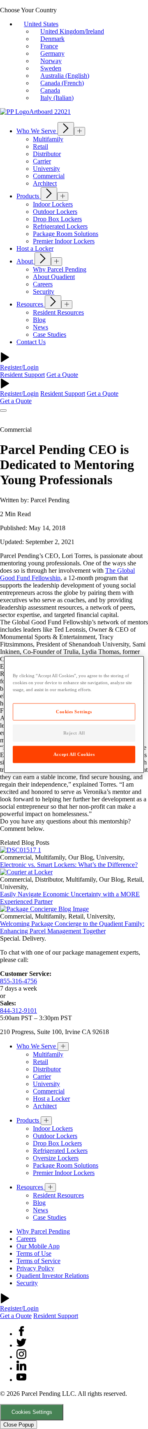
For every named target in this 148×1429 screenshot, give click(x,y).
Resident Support (22, 374)
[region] (74, 714)
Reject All (74, 732)
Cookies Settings (32, 1412)
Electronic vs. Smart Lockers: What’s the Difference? (69, 864)
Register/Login (19, 367)
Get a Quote (62, 374)
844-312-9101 (18, 1010)
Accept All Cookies (74, 754)
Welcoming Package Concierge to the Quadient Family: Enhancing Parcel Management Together (72, 927)
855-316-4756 (18, 981)
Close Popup (18, 1425)
